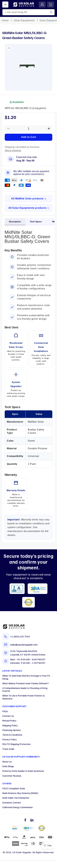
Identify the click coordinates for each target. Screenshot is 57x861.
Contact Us (8, 715)
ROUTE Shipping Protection (16, 744)
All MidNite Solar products (27, 198)
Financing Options (11, 730)
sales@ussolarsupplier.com (24, 644)
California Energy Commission (17, 807)
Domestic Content (11, 802)
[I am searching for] (51, 12)
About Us (7, 761)
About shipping (13, 150)
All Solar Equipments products (27, 208)
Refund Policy (9, 720)
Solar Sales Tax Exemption (15, 797)
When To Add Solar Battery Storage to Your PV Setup (26, 677)
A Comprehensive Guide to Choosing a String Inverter (24, 689)
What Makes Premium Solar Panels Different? (25, 683)
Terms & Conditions (12, 734)
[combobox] (28, 12)
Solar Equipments (24, 20)
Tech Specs (36, 221)
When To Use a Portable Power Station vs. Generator (23, 697)
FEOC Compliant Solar (13, 788)
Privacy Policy (9, 739)
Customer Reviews (11, 775)
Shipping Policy (10, 725)
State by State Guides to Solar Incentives (23, 770)
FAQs (5, 711)
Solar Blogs (8, 766)
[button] (5, 5)
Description (15, 221)
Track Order (8, 748)
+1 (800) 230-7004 (20, 636)
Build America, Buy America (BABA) (20, 793)
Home (5, 20)
